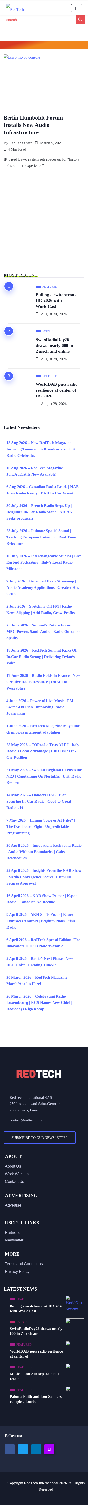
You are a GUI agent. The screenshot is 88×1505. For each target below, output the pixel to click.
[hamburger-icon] (76, 8)
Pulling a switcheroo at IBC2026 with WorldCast (57, 300)
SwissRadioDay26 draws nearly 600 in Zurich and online (54, 345)
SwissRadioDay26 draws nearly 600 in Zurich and (36, 1331)
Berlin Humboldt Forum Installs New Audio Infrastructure (33, 125)
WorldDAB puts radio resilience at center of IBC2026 (56, 390)
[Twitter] (23, 1449)
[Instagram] (49, 1449)
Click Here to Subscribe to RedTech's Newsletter (44, 46)
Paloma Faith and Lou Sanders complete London (36, 1399)
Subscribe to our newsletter (39, 1138)
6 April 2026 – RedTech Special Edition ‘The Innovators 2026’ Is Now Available (43, 943)
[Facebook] (10, 1449)
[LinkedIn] (36, 1449)
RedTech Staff (20, 143)
